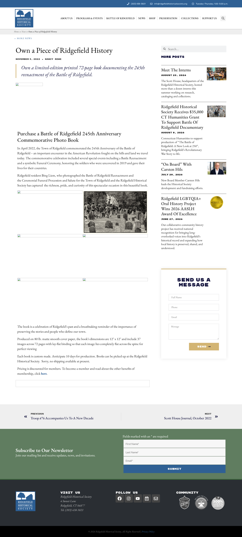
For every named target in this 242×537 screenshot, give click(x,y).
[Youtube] (138, 498)
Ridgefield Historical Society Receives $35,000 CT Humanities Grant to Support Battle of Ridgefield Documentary (182, 117)
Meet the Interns (176, 70)
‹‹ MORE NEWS (23, 38)
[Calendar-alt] (147, 498)
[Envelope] (156, 498)
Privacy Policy (148, 531)
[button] (223, 18)
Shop (152, 18)
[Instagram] (129, 498)
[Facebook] (120, 498)
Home (16, 31)
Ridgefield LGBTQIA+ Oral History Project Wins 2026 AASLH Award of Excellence (181, 206)
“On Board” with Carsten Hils (176, 166)
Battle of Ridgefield (120, 18)
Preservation (168, 18)
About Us (66, 18)
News (141, 18)
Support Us (209, 18)
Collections (189, 18)
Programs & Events (89, 18)
